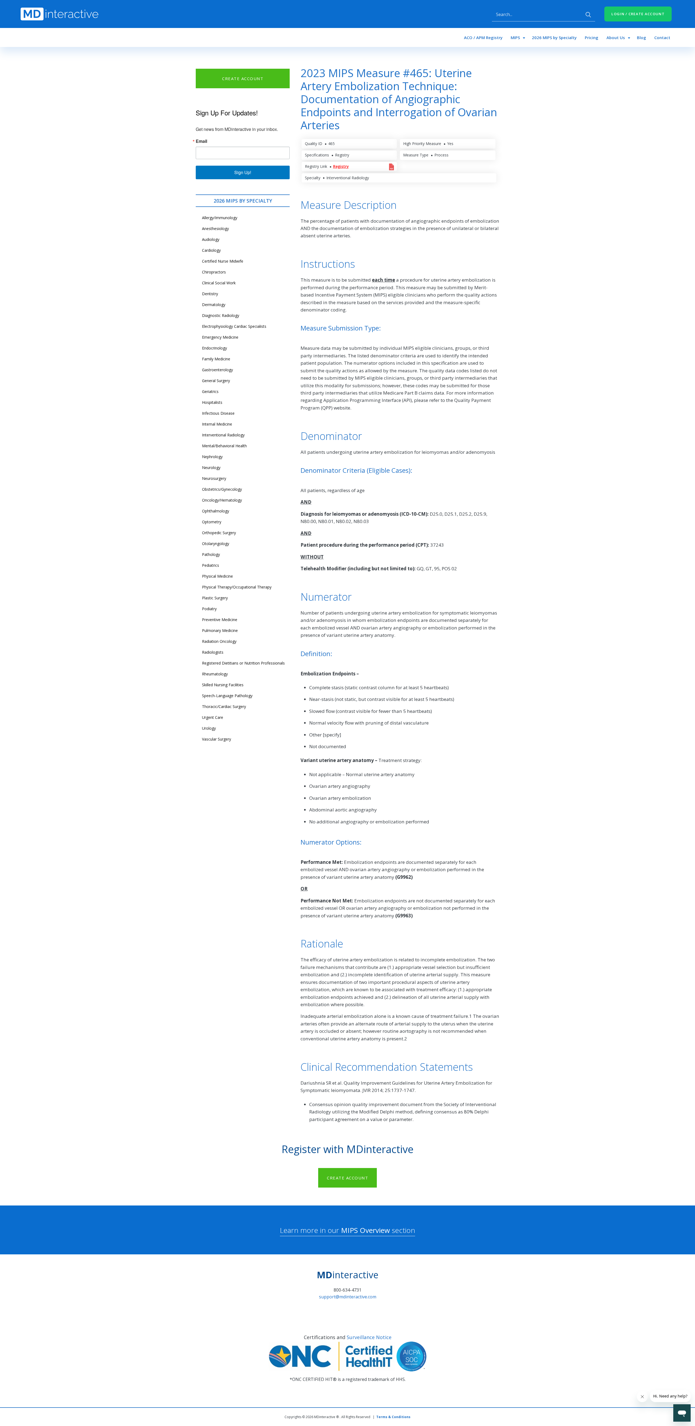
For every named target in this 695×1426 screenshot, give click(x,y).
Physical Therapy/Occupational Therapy (236, 587)
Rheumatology (215, 673)
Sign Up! (242, 172)
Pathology (211, 554)
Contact (662, 37)
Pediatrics (210, 565)
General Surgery (216, 380)
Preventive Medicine (219, 619)
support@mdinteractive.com (347, 1297)
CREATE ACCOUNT (242, 78)
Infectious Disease (218, 413)
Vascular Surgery (216, 739)
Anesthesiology (215, 228)
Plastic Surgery (215, 597)
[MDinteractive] (59, 14)
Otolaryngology (215, 543)
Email (201, 141)
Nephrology (212, 456)
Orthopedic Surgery (219, 532)
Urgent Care (212, 717)
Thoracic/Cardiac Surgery (224, 706)
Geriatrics (210, 391)
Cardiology (211, 250)
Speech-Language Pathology (227, 695)
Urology (209, 728)
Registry (341, 166)
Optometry (211, 521)
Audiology (210, 239)
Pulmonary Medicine (220, 630)
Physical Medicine (217, 576)
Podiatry (209, 608)
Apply (588, 14)
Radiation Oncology (219, 641)
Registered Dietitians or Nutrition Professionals (243, 663)
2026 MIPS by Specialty (554, 37)
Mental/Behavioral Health (224, 445)
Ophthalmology (215, 511)
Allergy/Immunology (219, 217)
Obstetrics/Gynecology (222, 489)
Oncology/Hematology (222, 500)
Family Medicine (216, 358)
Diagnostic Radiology (220, 315)
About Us (615, 37)
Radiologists (212, 652)
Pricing (591, 37)
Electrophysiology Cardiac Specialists (234, 326)
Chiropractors (214, 272)
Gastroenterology (217, 369)
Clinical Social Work (219, 282)
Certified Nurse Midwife (222, 261)
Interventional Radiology (223, 434)
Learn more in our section (347, 1230)
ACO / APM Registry (483, 37)
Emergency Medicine (220, 337)
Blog (641, 37)
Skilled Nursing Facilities (223, 684)
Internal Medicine (217, 424)
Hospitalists (212, 402)
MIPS (515, 37)
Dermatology (213, 304)
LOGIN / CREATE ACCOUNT (638, 13)
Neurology (211, 467)
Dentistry (210, 293)
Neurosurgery (214, 478)
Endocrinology (214, 348)
